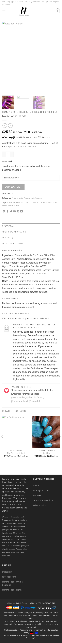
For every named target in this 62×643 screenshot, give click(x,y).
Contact (37, 485)
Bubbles (46, 453)
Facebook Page (9, 576)
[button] (4, 11)
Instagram (7, 572)
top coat (30, 307)
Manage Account (41, 490)
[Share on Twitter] (11, 211)
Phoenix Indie (17, 198)
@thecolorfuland (34, 397)
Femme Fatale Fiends (12, 589)
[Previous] (7, 57)
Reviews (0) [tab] (7, 238)
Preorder (24, 112)
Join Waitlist (13, 187)
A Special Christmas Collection (21, 146)
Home (5, 112)
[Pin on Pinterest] (18, 211)
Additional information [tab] (14, 232)
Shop (13, 112)
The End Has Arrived (16, 453)
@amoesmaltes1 (19, 401)
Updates (37, 495)
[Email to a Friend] (14, 211)
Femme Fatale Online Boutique (12, 583)
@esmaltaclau (18, 397)
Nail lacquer (37, 202)
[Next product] (4, 125)
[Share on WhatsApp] (4, 211)
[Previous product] (10, 125)
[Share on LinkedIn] (21, 211)
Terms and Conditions (44, 500)
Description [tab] (8, 226)
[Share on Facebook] (7, 211)
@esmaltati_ (35, 401)
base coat (47, 303)
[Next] (55, 57)
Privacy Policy (39, 505)
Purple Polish (13, 205)
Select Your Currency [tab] (13, 243)
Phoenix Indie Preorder (44, 112)
